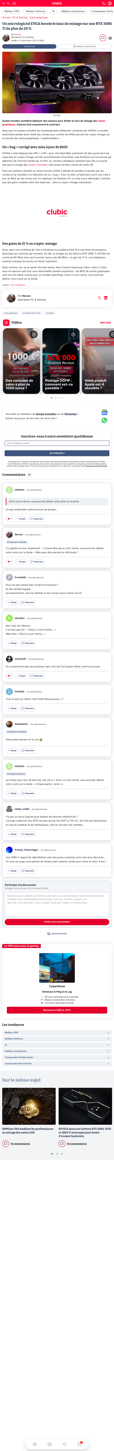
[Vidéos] (49, 1444)
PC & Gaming (19, 17)
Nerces (18, 35)
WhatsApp (70, 414)
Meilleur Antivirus (35, 11)
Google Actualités (46, 414)
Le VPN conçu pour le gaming (21, 946)
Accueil (6, 17)
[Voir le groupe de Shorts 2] (55, 397)
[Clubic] (57, 3)
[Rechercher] (8, 4)
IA (53, 11)
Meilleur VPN (12, 11)
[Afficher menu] (3, 3)
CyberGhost (57, 986)
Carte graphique (38, 17)
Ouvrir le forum (59, 933)
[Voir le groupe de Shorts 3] (58, 397)
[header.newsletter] (14, 4)
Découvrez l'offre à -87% (57, 1010)
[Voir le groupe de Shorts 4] (62, 397)
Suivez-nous (29, 46)
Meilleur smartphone (72, 11)
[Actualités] (34, 1444)
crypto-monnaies (37, 165)
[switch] (104, 3)
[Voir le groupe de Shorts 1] (51, 397)
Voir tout (105, 322)
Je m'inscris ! (57, 453)
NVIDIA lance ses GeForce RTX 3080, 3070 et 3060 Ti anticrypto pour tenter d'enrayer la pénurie (85, 1132)
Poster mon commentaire (57, 922)
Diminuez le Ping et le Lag (57, 992)
